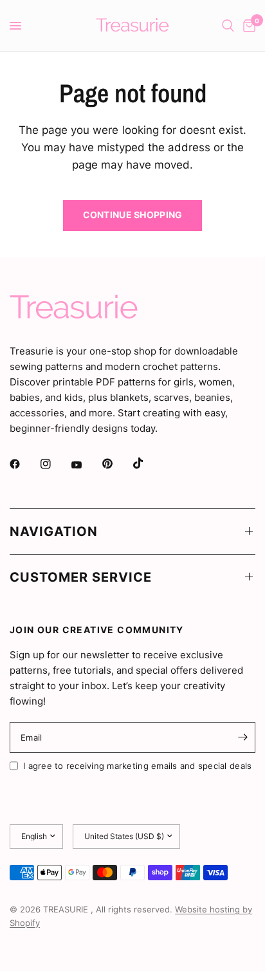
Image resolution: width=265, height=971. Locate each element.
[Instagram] (55, 464)
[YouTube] (85, 465)
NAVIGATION (54, 531)
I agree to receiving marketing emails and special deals (137, 766)
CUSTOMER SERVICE (81, 577)
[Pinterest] (116, 463)
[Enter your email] (242, 737)
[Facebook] (24, 464)
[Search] (228, 25)
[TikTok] (147, 463)
